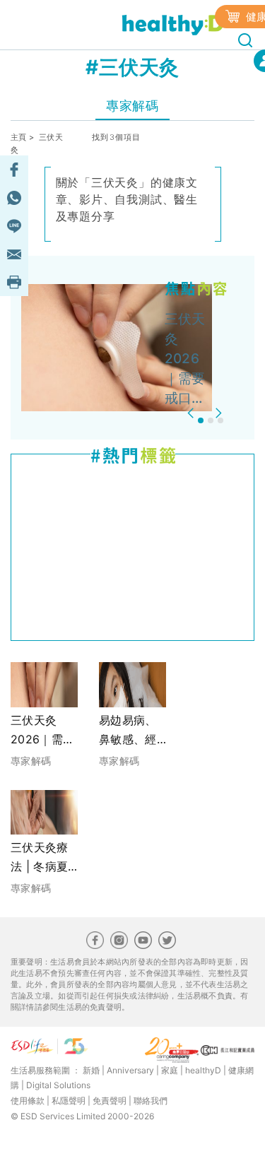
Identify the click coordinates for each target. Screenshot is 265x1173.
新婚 (91, 1070)
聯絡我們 (150, 1100)
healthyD (203, 1070)
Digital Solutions (58, 1085)
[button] (192, 413)
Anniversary (130, 1070)
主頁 (19, 137)
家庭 (169, 1070)
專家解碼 (132, 105)
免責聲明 (109, 1100)
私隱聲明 (69, 1100)
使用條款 (28, 1100)
